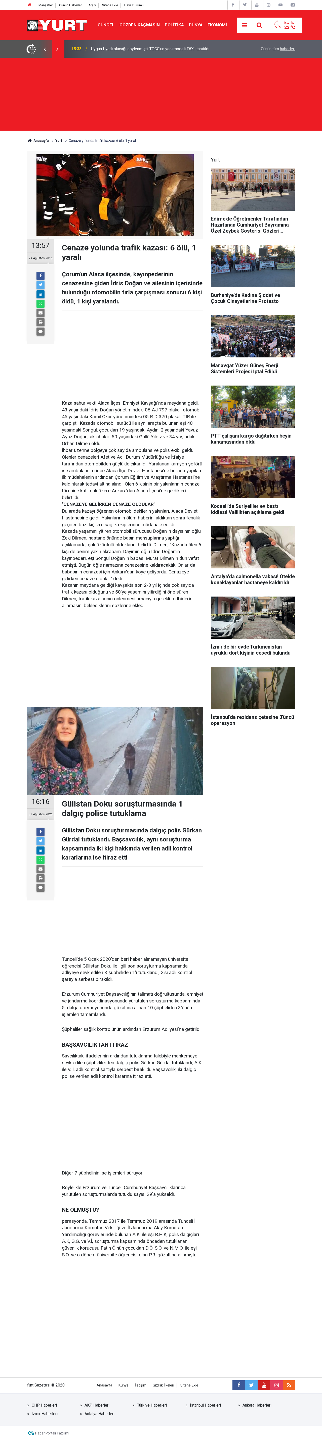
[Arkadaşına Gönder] (40, 313)
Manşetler (45, 5)
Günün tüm (278, 48)
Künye (123, 1385)
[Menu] (244, 25)
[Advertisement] (161, 95)
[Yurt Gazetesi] (57, 24)
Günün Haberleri (70, 5)
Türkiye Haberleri (152, 1405)
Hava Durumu (134, 5)
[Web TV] (280, 5)
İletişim (140, 1385)
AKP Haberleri (97, 1405)
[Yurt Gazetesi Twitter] (245, 5)
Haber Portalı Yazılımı (52, 1433)
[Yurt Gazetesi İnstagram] (268, 5)
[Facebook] (40, 276)
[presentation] (44, 49)
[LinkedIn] (40, 294)
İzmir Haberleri (45, 1413)
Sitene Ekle (110, 5)
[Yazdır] (40, 322)
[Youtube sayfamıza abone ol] (264, 1385)
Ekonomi (217, 24)
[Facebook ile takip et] (238, 1385)
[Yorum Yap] (40, 332)
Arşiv (92, 5)
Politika (174, 24)
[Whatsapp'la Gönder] (40, 304)
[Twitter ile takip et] (251, 1385)
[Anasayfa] (29, 5)
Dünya (196, 24)
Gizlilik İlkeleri (163, 1385)
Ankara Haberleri (257, 1405)
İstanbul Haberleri (205, 1405)
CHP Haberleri (44, 1405)
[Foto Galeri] (292, 5)
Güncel (106, 24)
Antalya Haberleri (99, 1413)
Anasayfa (104, 1385)
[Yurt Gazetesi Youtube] (257, 5)
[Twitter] (40, 285)
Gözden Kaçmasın (139, 24)
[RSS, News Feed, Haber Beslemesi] (289, 1385)
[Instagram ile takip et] (276, 1385)
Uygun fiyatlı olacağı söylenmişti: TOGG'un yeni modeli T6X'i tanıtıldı (150, 48)
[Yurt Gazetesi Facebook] (233, 5)
